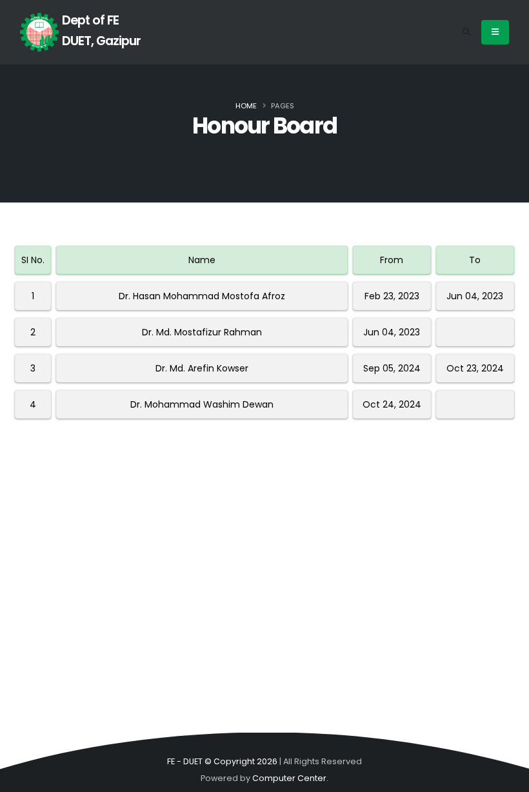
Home (246, 106)
